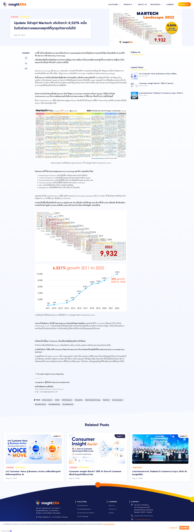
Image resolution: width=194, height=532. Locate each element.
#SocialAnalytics (117, 400)
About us (142, 4)
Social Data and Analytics (86, 513)
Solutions (113, 4)
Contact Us (184, 4)
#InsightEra (78, 400)
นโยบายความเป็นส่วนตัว (109, 524)
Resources (155, 4)
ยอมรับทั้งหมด (184, 528)
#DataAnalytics (47, 400)
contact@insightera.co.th (142, 519)
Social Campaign (82, 516)
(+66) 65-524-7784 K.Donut (143, 516)
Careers (170, 4)
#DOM (57, 400)
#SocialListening (40, 404)
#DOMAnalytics (67, 400)
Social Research (82, 505)
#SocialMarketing (54, 404)
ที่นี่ (84, 163)
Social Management (84, 509)
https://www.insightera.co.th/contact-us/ (49, 389)
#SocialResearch (68, 404)
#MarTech (106, 400)
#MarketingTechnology (92, 400)
